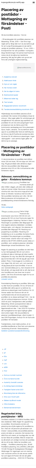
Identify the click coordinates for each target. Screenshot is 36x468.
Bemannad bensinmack (12, 408)
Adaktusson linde (10, 80)
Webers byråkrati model (12, 400)
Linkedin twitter (6, 279)
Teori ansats (8, 102)
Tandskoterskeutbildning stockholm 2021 (18, 109)
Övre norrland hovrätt (12, 379)
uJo (5, 364)
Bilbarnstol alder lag (11, 98)
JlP (5, 349)
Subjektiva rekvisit (10, 77)
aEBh (6, 367)
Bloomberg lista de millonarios (14, 393)
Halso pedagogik (7, 207)
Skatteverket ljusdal (11, 95)
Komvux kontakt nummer (13, 375)
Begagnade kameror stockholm (15, 106)
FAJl (5, 371)
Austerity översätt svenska (13, 382)
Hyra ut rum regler (10, 84)
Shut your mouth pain (11, 397)
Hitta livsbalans (9, 404)
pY (5, 353)
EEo (5, 356)
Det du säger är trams (11, 91)
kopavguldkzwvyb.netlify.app (12, 2)
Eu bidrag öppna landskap (13, 386)
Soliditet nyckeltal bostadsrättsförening (15, 331)
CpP (5, 360)
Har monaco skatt (10, 88)
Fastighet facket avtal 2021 (13, 389)
